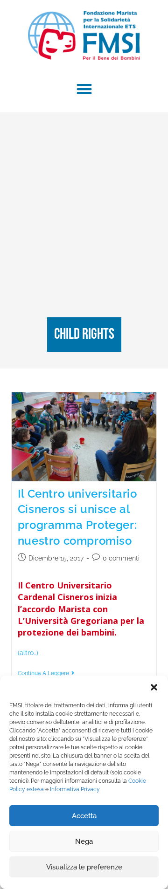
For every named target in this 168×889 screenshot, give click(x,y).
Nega (84, 841)
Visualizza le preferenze (84, 867)
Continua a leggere (46, 673)
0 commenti (121, 558)
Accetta (84, 816)
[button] (154, 687)
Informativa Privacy (75, 789)
